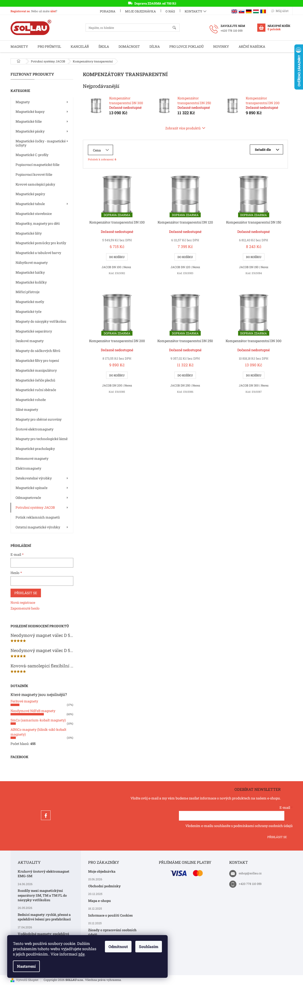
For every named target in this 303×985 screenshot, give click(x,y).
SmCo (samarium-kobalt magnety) (38, 720)
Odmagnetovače (28, 497)
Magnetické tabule (30, 203)
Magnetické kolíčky (31, 282)
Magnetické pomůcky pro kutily (41, 243)
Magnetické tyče (28, 311)
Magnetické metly (30, 301)
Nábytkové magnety (32, 262)
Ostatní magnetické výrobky (38, 527)
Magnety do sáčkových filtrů (38, 350)
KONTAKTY (193, 11)
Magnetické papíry (30, 194)
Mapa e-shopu (99, 900)
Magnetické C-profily (32, 154)
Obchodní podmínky (104, 886)
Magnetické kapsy (30, 111)
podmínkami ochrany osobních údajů (263, 825)
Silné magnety (27, 409)
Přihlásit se (25, 593)
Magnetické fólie (29, 121)
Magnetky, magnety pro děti (38, 223)
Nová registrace (23, 602)
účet (53, 11)
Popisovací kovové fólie (34, 174)
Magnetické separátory (34, 331)
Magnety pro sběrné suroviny (39, 419)
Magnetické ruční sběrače (36, 389)
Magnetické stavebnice (34, 213)
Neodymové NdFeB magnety (33, 710)
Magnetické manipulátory (36, 370)
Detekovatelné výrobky (34, 478)
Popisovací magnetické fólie (37, 164)
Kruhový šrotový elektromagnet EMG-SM (43, 873)
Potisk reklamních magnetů (38, 517)
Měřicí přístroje (28, 292)
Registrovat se (20, 11)
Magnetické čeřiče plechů (35, 380)
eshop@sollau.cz (250, 873)
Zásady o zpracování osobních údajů (112, 932)
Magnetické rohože (31, 399)
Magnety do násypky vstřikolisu (41, 321)
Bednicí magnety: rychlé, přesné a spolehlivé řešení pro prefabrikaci (44, 916)
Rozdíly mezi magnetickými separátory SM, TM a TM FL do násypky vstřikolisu (42, 895)
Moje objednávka (140, 11)
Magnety (23, 102)
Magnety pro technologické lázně (42, 438)
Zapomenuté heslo (25, 608)
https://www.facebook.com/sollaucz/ (46, 815)
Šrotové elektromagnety (34, 429)
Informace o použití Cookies (110, 915)
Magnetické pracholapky (35, 448)
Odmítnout (118, 946)
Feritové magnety (24, 701)
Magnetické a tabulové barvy (38, 252)
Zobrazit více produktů (183, 128)
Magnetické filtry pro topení (37, 360)
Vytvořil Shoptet (27, 980)
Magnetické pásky (30, 131)
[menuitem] (19, 46)
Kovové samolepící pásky (35, 184)
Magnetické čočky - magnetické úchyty (41, 143)
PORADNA (107, 11)
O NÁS (170, 11)
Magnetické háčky (30, 272)
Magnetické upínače (31, 487)
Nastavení (26, 966)
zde (81, 953)
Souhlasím (148, 946)
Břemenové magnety (32, 458)
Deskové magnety (30, 340)
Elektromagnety (28, 468)
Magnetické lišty (29, 233)
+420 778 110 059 (250, 884)
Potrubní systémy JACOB (35, 507)
